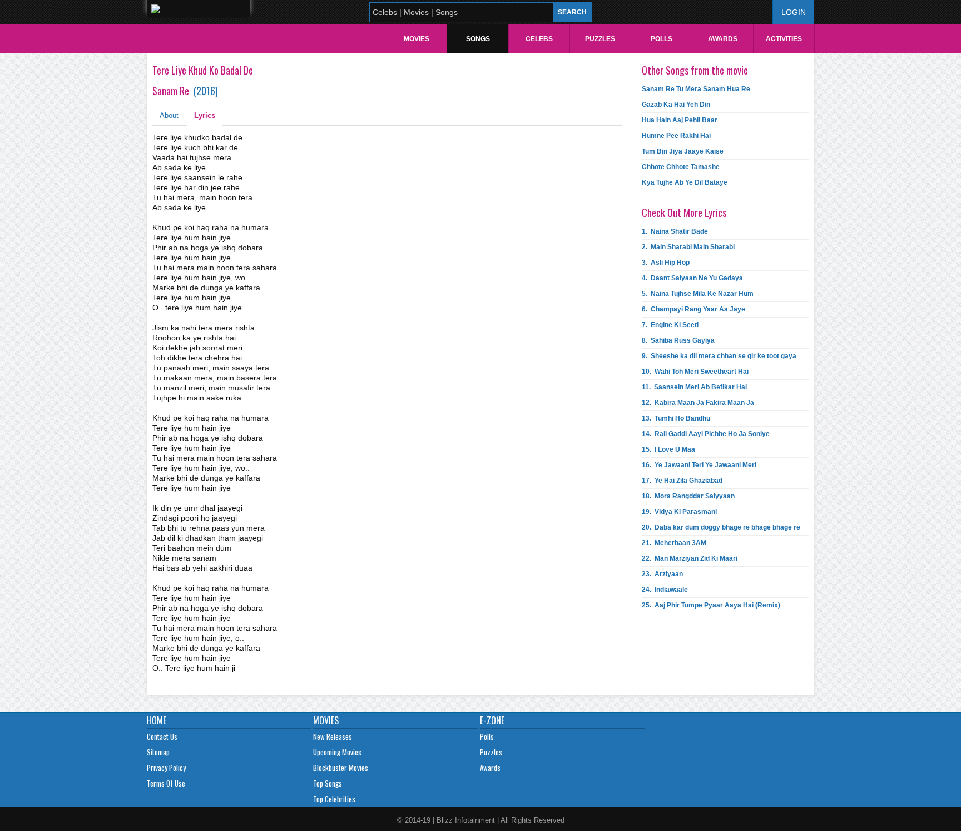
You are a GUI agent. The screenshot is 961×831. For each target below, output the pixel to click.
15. (668, 449)
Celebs (539, 39)
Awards (722, 39)
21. (674, 543)
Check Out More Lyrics (684, 212)
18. (688, 496)
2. (688, 247)
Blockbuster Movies (340, 767)
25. (711, 605)
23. (662, 574)
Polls (661, 39)
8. (678, 340)
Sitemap (158, 752)
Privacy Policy (166, 767)
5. (698, 294)
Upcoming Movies (337, 752)
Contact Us (162, 736)
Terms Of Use (166, 783)
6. (693, 309)
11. (694, 387)
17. (682, 480)
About (169, 115)
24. (665, 589)
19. (679, 512)
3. (666, 262)
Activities (784, 39)
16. (699, 465)
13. (676, 418)
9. (719, 356)
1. (675, 231)
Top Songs (327, 783)
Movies (416, 39)
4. (692, 278)
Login (793, 12)
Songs (478, 39)
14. (706, 434)
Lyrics (204, 115)
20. (721, 527)
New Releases (332, 736)
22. (689, 558)
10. (695, 371)
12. (698, 403)
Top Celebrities (334, 798)
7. (670, 325)
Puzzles (600, 39)
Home (156, 720)
